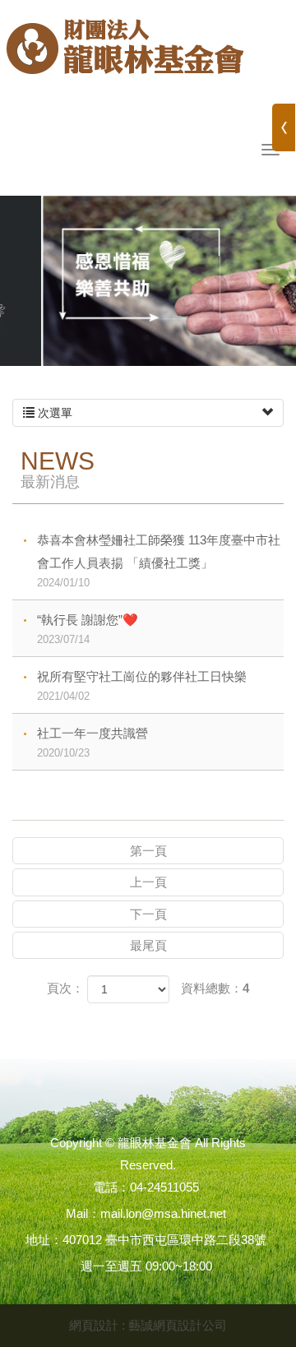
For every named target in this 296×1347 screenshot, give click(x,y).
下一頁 (148, 914)
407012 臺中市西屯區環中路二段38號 (164, 1240)
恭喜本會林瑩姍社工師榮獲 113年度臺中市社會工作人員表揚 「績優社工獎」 (158, 561)
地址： (43, 1240)
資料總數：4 (215, 988)
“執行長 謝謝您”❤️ (87, 629)
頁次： (65, 988)
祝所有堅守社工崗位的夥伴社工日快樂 (142, 685)
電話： (111, 1187)
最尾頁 (148, 945)
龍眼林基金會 (125, 53)
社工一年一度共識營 (92, 742)
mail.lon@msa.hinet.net (163, 1213)
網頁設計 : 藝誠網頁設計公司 (148, 1325)
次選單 (53, 412)
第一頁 (148, 851)
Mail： (83, 1213)
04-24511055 (164, 1187)
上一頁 (148, 882)
